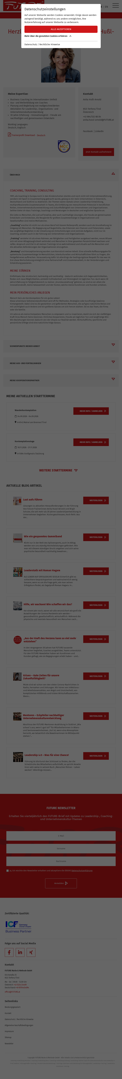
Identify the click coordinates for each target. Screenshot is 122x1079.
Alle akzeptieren (61, 29)
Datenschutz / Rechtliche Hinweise (42, 44)
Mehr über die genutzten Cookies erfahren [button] (46, 36)
